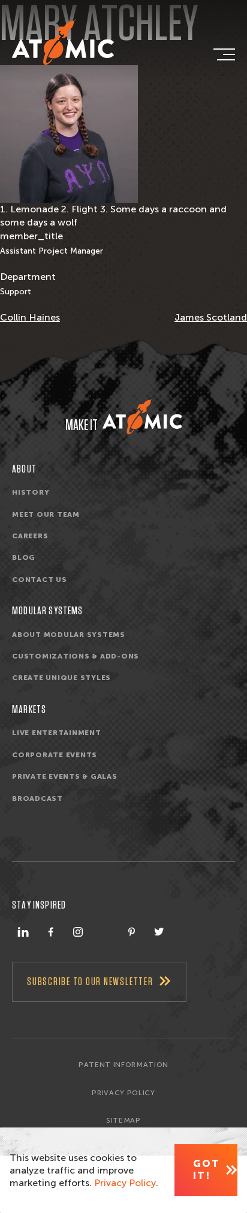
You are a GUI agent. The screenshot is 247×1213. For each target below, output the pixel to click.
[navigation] (223, 54)
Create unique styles (61, 677)
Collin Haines (30, 317)
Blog (23, 557)
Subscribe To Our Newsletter (90, 982)
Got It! (206, 1169)
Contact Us (39, 579)
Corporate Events (54, 755)
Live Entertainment (56, 733)
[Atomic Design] (142, 416)
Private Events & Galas (65, 776)
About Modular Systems (68, 634)
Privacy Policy (123, 1093)
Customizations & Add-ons (75, 656)
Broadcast (37, 798)
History (30, 492)
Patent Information (123, 1064)
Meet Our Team (46, 514)
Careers (30, 536)
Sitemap (123, 1120)
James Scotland (210, 317)
